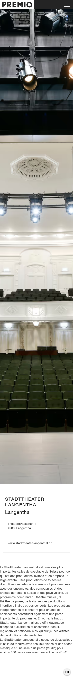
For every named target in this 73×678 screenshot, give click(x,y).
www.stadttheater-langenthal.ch (30, 543)
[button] (66, 4)
